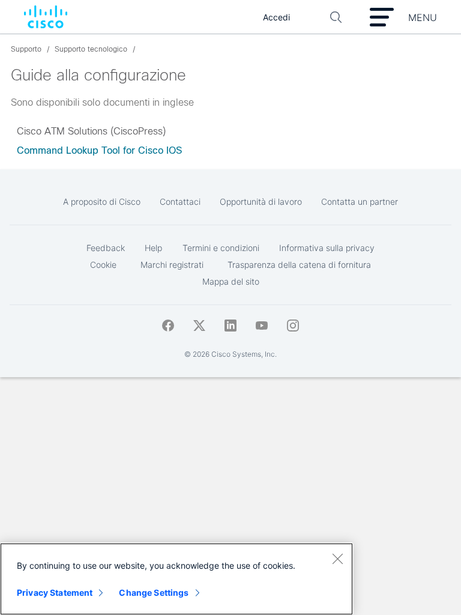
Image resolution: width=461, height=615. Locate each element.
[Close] (337, 559)
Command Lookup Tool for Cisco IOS (99, 150)
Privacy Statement (54, 592)
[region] (176, 579)
